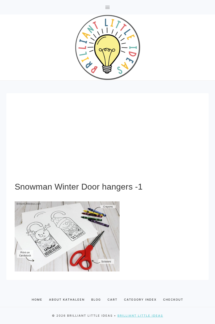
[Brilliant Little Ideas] (108, 47)
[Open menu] (107, 7)
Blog (96, 299)
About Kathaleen (67, 299)
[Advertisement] (107, 141)
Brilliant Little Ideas (140, 315)
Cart (112, 299)
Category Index (140, 299)
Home (37, 299)
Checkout (173, 299)
